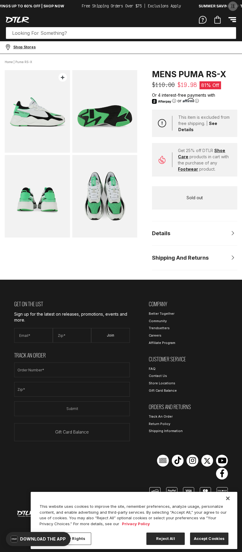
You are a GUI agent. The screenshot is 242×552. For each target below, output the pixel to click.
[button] (38, 539)
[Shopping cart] (217, 20)
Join (110, 335)
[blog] (163, 461)
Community (158, 321)
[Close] (227, 498)
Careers (155, 335)
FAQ (152, 369)
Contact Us (158, 376)
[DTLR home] (17, 20)
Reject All (165, 538)
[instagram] (192, 461)
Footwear (188, 169)
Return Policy (159, 424)
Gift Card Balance (72, 431)
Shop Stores (24, 47)
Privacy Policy (136, 523)
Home (9, 62)
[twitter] (207, 461)
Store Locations (162, 383)
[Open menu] (232, 19)
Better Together (161, 314)
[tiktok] (178, 461)
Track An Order (161, 416)
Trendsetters (159, 328)
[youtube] (222, 461)
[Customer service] (203, 19)
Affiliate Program (162, 343)
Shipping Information (166, 431)
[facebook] (222, 474)
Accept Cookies (209, 538)
